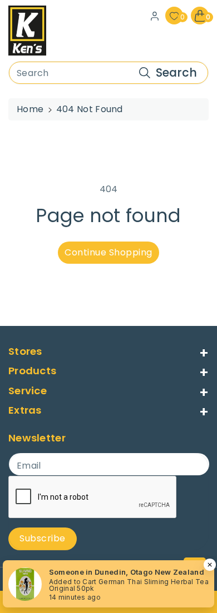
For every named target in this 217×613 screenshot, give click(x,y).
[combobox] (108, 73)
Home (30, 109)
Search (176, 72)
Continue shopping (108, 252)
